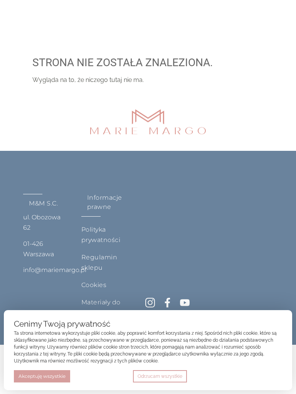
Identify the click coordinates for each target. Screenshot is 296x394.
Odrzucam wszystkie (160, 376)
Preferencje (266, 376)
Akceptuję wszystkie (42, 376)
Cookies (94, 285)
